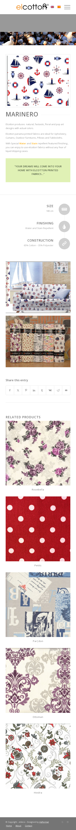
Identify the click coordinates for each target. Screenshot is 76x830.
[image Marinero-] (39, 289)
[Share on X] (18, 390)
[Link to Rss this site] (62, 822)
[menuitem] (43, 7)
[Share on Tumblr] (42, 390)
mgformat (44, 822)
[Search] (43, 7)
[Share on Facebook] (10, 390)
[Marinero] (38, 80)
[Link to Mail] (67, 822)
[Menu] (65, 7)
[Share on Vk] (50, 390)
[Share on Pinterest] (26, 390)
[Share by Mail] (66, 390)
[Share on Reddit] (58, 390)
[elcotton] (31, 7)
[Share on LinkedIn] (34, 390)
